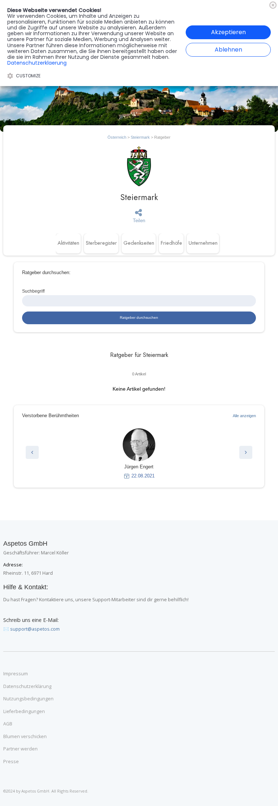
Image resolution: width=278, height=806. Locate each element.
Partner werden (20, 749)
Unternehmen (203, 243)
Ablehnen (228, 49)
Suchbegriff (33, 291)
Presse (11, 761)
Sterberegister (101, 243)
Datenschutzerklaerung (37, 62)
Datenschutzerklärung (27, 686)
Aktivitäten (68, 243)
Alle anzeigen (244, 416)
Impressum (15, 673)
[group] (139, 453)
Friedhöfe (171, 243)
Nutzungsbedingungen (28, 698)
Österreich (117, 137)
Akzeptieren (228, 32)
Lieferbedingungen (24, 711)
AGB (7, 723)
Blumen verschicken (25, 736)
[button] (32, 452)
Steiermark (140, 137)
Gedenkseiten (138, 243)
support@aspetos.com (35, 629)
